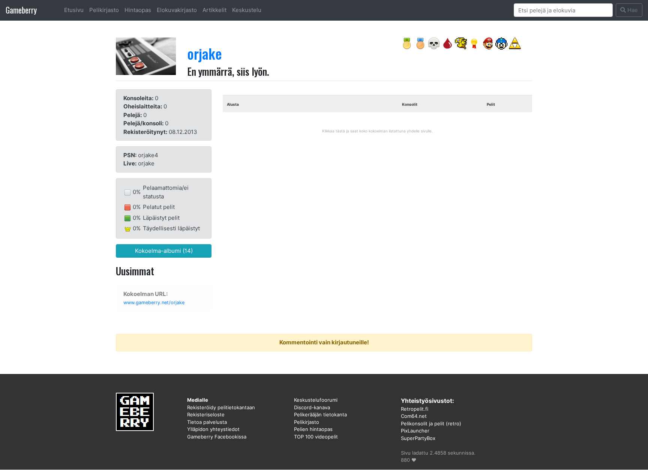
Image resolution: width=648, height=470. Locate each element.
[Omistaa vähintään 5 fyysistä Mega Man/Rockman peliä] (501, 43)
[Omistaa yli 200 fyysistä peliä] (407, 43)
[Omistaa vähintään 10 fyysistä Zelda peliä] (515, 43)
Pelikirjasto (104, 10)
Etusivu (74, 10)
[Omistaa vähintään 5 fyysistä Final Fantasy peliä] (461, 43)
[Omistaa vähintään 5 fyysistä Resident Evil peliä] (447, 43)
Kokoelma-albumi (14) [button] (164, 250)
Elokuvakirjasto (177, 10)
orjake (204, 53)
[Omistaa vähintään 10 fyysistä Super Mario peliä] (488, 43)
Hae (632, 10)
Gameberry (21, 10)
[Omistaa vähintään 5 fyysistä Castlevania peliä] (434, 43)
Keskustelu (246, 10)
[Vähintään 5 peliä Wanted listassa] (420, 43)
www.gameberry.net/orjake (153, 302)
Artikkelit (214, 10)
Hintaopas (137, 10)
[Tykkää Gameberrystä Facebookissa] (474, 43)
